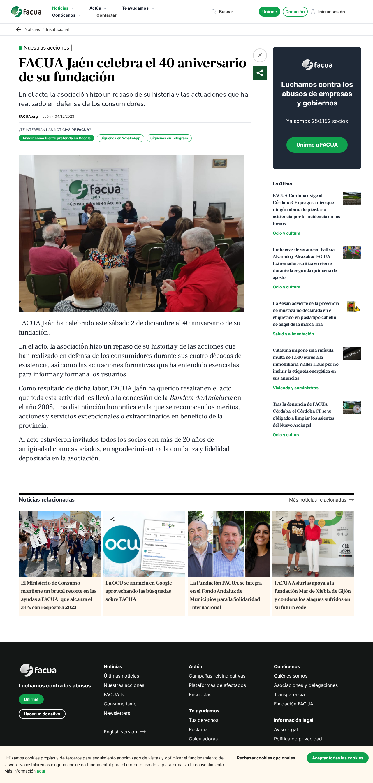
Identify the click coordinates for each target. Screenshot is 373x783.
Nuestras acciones (124, 685)
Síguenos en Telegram (169, 138)
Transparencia (289, 694)
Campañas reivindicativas (217, 676)
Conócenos (63, 15)
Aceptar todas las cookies (337, 757)
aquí (41, 770)
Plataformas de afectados (217, 685)
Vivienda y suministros (296, 387)
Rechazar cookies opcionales (266, 757)
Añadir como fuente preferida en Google (56, 138)
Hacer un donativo (42, 713)
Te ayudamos (135, 8)
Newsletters (117, 713)
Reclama (198, 729)
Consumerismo (120, 704)
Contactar (106, 15)
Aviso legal (286, 729)
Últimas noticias (121, 676)
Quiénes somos (290, 676)
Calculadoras (203, 739)
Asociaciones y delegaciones (306, 685)
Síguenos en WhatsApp (120, 138)
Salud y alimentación (293, 333)
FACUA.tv (114, 694)
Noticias (60, 8)
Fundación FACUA (293, 704)
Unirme (269, 11)
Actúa (95, 8)
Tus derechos (203, 720)
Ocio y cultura (286, 232)
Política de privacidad (298, 739)
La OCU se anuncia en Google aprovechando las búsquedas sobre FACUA (138, 591)
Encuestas (200, 694)
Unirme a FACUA (317, 145)
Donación (295, 11)
